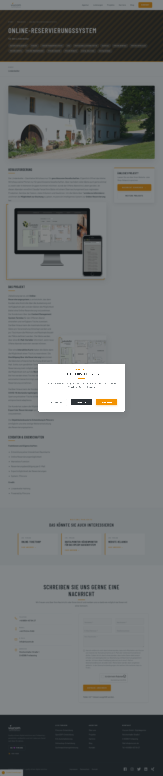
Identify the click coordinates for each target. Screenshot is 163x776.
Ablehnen (81, 402)
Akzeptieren (107, 402)
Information (56, 402)
